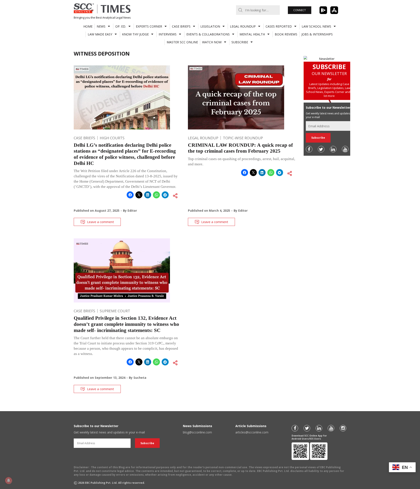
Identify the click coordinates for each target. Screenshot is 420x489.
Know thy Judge (135, 34)
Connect (299, 10)
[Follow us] (309, 149)
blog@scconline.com (197, 432)
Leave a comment (100, 222)
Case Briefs (181, 26)
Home (88, 26)
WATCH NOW (212, 42)
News (101, 26)
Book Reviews (286, 34)
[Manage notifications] (8, 480)
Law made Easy (100, 34)
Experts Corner (149, 26)
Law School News (316, 26)
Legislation (210, 26)
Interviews (168, 34)
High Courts (112, 138)
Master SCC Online (182, 42)
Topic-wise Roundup (243, 138)
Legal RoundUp (243, 26)
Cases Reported (279, 26)
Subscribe (239, 42)
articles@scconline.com (251, 432)
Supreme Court (115, 311)
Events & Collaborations (208, 34)
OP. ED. (120, 26)
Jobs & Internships (317, 34)
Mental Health (252, 34)
